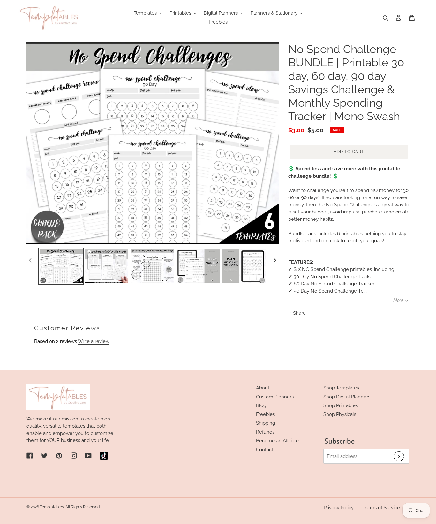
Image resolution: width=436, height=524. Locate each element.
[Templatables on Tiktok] (104, 456)
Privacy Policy (339, 508)
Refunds (265, 432)
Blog (261, 405)
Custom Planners (275, 397)
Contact (264, 449)
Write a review (93, 341)
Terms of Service (381, 508)
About (262, 388)
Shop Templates (341, 388)
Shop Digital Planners (346, 397)
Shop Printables (340, 405)
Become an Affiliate (277, 440)
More (398, 300)
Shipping (265, 423)
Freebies (265, 414)
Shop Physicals (339, 414)
